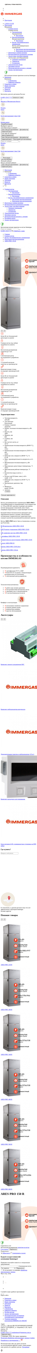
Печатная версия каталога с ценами (19, 68)
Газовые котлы (13, 28)
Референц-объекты (14, 82)
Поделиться (13, 1249)
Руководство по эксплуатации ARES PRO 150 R (16, 540)
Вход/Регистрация (7, 124)
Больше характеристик (8, 495)
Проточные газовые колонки (17, 52)
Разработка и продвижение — (11, 1340)
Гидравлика (16, 63)
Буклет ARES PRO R (7, 543)
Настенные (19, 35)
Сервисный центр (6, 131)
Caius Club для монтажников (10, 129)
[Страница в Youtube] (6, 1283)
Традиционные (17, 32)
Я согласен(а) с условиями (14, 1271)
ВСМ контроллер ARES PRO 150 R (12, 526)
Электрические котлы (15, 64)
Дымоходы (15, 61)
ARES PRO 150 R (10, 241)
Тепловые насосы (14, 66)
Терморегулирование (19, 59)
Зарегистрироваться (7, 135)
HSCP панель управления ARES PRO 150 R (15, 529)
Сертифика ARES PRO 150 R (10, 536)
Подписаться (20, 1268)
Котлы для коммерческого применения (20, 198)
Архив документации (15, 70)
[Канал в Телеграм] (6, 1281)
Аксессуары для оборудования (18, 56)
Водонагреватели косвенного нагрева (20, 54)
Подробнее (25, 1347)
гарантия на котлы (23, 1247)
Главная (7, 234)
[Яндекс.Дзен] (7, 1288)
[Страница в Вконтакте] (5, 1277)
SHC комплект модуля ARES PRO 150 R (14, 533)
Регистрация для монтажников (22, 139)
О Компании (12, 80)
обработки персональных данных (14, 1271)
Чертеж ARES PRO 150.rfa (9, 550)
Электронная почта (25, 1266)
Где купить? (5, 1249)
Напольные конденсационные (25, 51)
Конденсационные (18, 37)
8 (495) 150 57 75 (6, 97)
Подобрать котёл (10, 218)
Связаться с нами (18, 97)
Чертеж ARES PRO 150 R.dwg (10, 546)
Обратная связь (6, 1334)
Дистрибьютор (24, 129)
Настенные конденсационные (25, 49)
